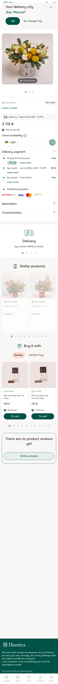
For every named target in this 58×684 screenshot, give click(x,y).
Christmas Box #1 (11, 306)
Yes (13, 21)
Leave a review (9, 108)
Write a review (29, 456)
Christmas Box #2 (38, 306)
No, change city (33, 21)
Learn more (25, 162)
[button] (23, 253)
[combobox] (10, 142)
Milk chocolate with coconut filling (39, 396)
